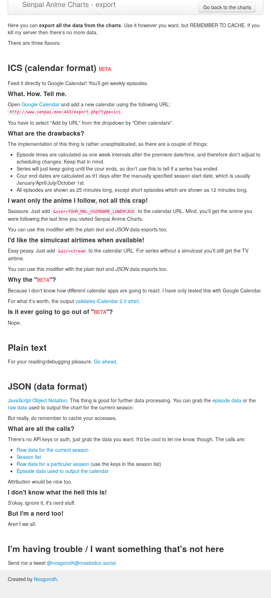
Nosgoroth (45, 578)
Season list (29, 456)
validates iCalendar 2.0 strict (107, 300)
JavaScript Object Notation (37, 400)
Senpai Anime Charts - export (69, 4)
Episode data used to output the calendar (63, 470)
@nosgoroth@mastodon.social (81, 562)
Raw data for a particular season (53, 463)
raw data (17, 407)
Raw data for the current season (53, 449)
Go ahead (105, 361)
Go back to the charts (227, 7)
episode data (226, 400)
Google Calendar (41, 104)
